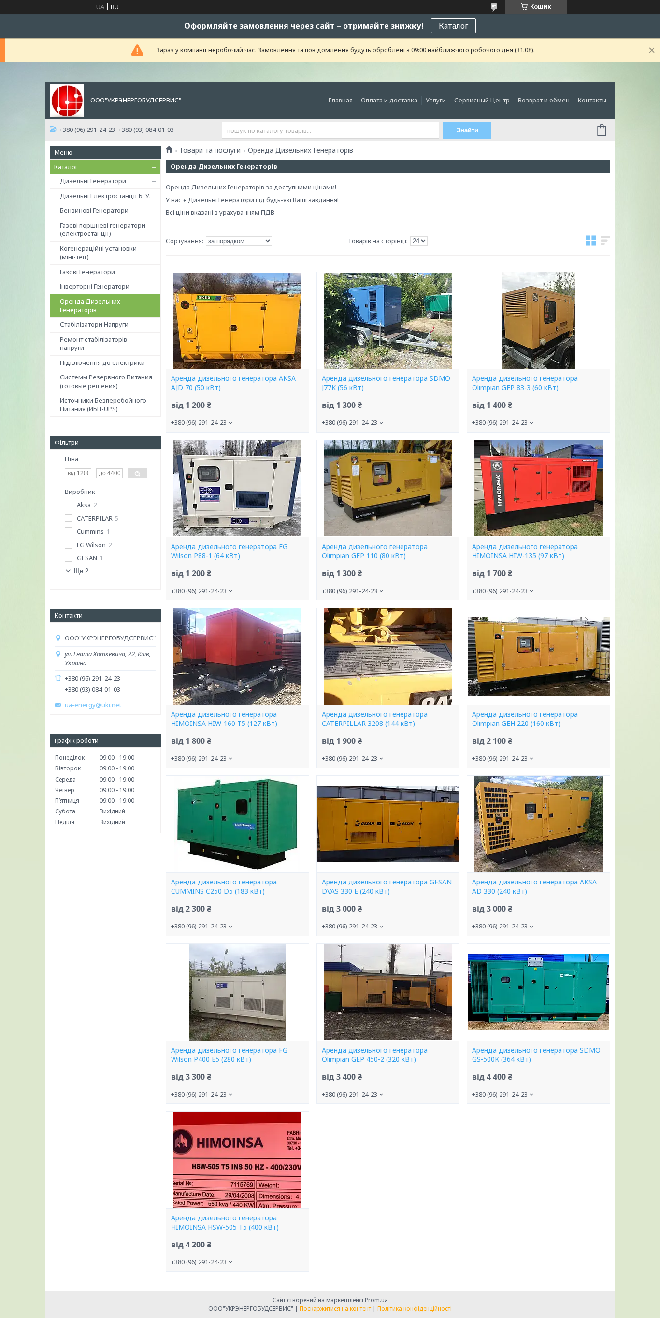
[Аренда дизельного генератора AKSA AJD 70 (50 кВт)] (237, 320)
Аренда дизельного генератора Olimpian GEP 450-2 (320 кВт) (375, 1055)
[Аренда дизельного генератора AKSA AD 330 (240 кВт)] (538, 824)
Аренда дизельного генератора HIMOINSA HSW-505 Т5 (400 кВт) (225, 1222)
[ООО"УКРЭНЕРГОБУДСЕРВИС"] (67, 99)
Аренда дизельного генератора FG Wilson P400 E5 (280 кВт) (229, 1055)
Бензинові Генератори (94, 210)
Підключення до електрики (102, 362)
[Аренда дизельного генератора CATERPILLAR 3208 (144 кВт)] (388, 656)
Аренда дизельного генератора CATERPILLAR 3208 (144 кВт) (375, 719)
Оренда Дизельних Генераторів (90, 305)
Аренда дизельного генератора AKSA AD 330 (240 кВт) (534, 887)
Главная (341, 100)
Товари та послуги (210, 150)
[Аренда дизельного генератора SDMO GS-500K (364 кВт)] (538, 992)
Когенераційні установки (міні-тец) (98, 252)
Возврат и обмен (544, 100)
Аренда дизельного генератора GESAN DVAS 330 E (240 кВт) (387, 887)
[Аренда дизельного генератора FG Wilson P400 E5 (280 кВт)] (237, 992)
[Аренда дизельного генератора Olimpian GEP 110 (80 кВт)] (388, 488)
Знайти (467, 130)
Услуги (436, 100)
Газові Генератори (87, 271)
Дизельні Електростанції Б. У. (105, 195)
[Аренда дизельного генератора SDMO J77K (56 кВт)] (388, 320)
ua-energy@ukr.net (93, 705)
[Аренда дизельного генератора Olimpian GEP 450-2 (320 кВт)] (388, 992)
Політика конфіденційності (414, 1308)
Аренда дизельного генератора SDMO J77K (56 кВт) (386, 383)
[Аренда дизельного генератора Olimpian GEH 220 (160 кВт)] (538, 656)
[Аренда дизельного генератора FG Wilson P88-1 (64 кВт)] (237, 488)
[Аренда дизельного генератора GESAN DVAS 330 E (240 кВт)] (388, 824)
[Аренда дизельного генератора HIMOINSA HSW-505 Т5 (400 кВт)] (237, 1160)
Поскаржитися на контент (335, 1308)
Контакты (592, 100)
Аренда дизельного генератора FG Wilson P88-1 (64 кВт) (229, 551)
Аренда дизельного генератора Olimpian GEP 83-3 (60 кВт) (525, 383)
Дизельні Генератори (93, 180)
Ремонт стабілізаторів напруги (93, 343)
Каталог (453, 25)
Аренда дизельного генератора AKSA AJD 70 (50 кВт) (233, 383)
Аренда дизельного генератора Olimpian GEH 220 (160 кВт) (525, 719)
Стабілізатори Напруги (94, 324)
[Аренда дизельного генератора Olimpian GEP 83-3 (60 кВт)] (538, 320)
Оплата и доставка (389, 100)
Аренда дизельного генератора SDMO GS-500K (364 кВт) (536, 1055)
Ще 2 (81, 571)
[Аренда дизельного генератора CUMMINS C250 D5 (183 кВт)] (237, 824)
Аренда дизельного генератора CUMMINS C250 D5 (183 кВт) (224, 887)
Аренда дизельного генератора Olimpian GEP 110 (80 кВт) (375, 551)
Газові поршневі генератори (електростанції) (102, 229)
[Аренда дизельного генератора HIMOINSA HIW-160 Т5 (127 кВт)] (237, 656)
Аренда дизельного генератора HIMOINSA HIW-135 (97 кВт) (525, 551)
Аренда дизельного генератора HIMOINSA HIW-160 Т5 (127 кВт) (224, 719)
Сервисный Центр (482, 100)
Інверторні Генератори (94, 286)
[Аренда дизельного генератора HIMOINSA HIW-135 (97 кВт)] (538, 488)
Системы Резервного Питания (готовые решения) (106, 381)
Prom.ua (376, 1300)
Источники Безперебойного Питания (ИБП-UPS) (103, 404)
